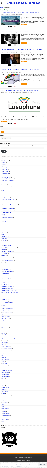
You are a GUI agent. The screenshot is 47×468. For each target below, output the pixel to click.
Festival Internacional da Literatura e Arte (9, 290)
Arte (2, 166)
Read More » (24, 24)
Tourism (4, 411)
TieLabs (30, 457)
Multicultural (4, 357)
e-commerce (4, 240)
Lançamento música (5, 320)
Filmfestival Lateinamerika (7, 224)
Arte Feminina (4, 182)
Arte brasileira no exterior (7, 167)
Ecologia (3, 242)
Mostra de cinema (5, 355)
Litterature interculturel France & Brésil (8, 338)
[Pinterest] (23, 459)
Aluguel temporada (5, 160)
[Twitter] (22, 459)
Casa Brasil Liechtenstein (6, 212)
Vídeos (3, 421)
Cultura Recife (4, 232)
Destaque (3, 234)
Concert (4, 267)
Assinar (3, 151)
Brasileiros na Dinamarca (7, 202)
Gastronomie (5, 301)
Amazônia (4, 162)
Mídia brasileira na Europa (6, 350)
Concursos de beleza (6, 269)
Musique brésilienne (5, 374)
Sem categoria (4, 402)
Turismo (3, 410)
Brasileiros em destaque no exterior (9, 199)
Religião (3, 393)
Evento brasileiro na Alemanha (7, 257)
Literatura (3, 333)
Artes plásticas (4, 184)
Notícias (3, 378)
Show (3, 404)
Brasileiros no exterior (6, 197)
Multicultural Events (5, 359)
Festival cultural (5, 276)
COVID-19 (4, 230)
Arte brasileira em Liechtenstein (8, 178)
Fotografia (4, 294)
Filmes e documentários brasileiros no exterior (10, 292)
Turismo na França (6, 417)
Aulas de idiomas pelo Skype (8, 308)
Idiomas (3, 307)
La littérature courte (5, 316)
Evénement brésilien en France (8, 260)
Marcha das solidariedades (7, 348)
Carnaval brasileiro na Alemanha (8, 208)
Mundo (3, 361)
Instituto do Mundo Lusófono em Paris (23, 52)
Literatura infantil (5, 336)
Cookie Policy (25, 466)
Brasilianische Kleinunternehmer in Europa (10, 204)
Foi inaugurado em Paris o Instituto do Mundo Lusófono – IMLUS (19, 90)
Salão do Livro (5, 334)
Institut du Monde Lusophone (7, 310)
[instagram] (25, 459)
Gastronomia (4, 297)
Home (2, 7)
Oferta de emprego (5, 383)
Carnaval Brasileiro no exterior (8, 210)
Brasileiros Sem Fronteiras (23, 2)
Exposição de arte (6, 171)
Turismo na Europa (6, 415)
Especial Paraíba (5, 253)
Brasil (3, 190)
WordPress (22, 457)
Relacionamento (5, 391)
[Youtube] (24, 459)
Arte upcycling (5, 169)
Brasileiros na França (5, 195)
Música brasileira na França (7, 370)
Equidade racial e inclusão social (7, 251)
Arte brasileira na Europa (6, 177)
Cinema (3, 214)
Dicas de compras (5, 236)
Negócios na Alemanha (7, 245)
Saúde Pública (4, 398)
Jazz (2, 314)
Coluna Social (4, 227)
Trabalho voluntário (5, 408)
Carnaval (3, 206)
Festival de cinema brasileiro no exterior (11, 219)
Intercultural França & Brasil (7, 312)
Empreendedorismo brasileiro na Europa (9, 247)
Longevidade (4, 340)
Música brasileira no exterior (7, 368)
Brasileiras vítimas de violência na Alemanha (9, 192)
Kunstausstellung (6, 173)
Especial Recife (4, 255)
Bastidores (5, 215)
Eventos (3, 262)
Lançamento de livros (5, 318)
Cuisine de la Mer (6, 299)
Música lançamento (5, 372)
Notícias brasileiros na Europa (7, 380)
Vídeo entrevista (5, 419)
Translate (9, 140)
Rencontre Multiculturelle (6, 395)
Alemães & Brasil (5, 158)
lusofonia (3, 344)
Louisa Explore (4, 342)
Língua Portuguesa (20, 14)
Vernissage (5, 175)
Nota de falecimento (5, 376)
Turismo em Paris (6, 413)
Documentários (4, 238)
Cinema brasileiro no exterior (8, 217)
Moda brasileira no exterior (7, 353)
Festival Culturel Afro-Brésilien (7, 282)
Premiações (4, 389)
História (3, 305)
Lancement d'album (5, 322)
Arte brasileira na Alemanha (8, 180)
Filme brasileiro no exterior (7, 223)
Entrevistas (4, 249)
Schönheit (3, 400)
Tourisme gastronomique (8, 302)
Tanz (3, 406)
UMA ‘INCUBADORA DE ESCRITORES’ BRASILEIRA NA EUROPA (18, 31)
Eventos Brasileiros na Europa (8, 271)
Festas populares (6, 273)
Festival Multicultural (6, 278)
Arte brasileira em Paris (7, 186)
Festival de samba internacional (7, 288)
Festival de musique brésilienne (7, 286)
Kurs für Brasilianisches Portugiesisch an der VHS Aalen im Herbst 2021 (21, 12)
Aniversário (4, 164)
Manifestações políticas (6, 346)
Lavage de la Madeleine (6, 325)
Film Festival (5, 221)
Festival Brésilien (6, 275)
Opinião (3, 385)
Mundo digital (4, 363)
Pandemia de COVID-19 (6, 387)
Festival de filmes (5, 284)
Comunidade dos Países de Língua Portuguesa (24, 92)
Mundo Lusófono (5, 365)
